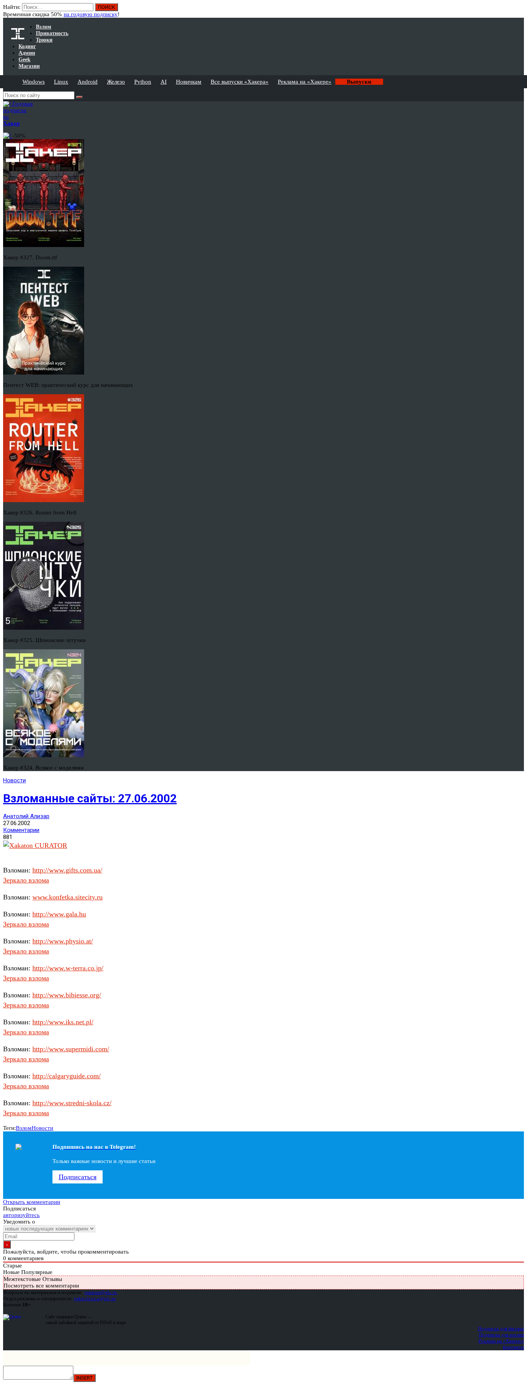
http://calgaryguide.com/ (66, 1076)
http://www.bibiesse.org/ (66, 995)
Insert (84, 1378)
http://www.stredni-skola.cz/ (71, 1103)
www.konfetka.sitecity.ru (67, 897)
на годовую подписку (91, 14)
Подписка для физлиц (501, 1328)
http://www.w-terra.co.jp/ (67, 968)
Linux (61, 82)
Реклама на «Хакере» (304, 82)
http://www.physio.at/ (62, 941)
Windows (33, 82)
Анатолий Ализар (26, 816)
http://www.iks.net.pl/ (62, 1022)
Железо (116, 82)
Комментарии (21, 830)
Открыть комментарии (31, 1202)
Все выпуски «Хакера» (240, 82)
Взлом (24, 1128)
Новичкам (188, 82)
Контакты (513, 1347)
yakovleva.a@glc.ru (95, 1298)
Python (142, 82)
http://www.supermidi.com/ (70, 1049)
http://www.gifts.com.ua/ (67, 870)
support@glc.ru (100, 1292)
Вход (518, 11)
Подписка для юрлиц (501, 1335)
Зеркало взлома (26, 880)
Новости (14, 780)
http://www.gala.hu (59, 914)
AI (163, 82)
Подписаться (77, 1177)
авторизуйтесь (21, 1215)
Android (88, 82)
